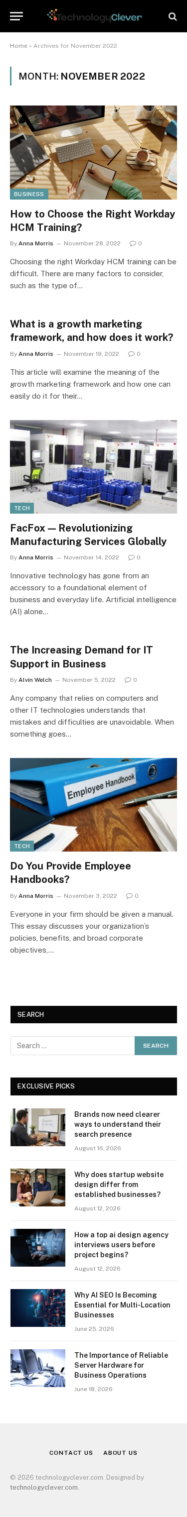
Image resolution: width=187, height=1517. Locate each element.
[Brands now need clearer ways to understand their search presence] (37, 1127)
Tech (22, 508)
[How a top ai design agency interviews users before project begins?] (37, 1248)
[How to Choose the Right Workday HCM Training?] (93, 152)
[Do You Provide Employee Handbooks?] (93, 805)
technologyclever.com (44, 1487)
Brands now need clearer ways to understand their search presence (117, 1124)
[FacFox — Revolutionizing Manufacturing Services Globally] (93, 467)
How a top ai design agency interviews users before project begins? (121, 1245)
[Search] (172, 16)
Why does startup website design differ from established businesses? (119, 1184)
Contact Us (71, 1452)
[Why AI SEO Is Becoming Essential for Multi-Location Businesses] (37, 1308)
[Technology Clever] (93, 16)
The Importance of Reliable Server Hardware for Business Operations (121, 1365)
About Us (120, 1452)
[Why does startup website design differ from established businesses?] (37, 1187)
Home (18, 45)
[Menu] (16, 16)
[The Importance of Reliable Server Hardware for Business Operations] (37, 1368)
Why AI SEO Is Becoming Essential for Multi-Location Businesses (122, 1305)
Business (29, 194)
